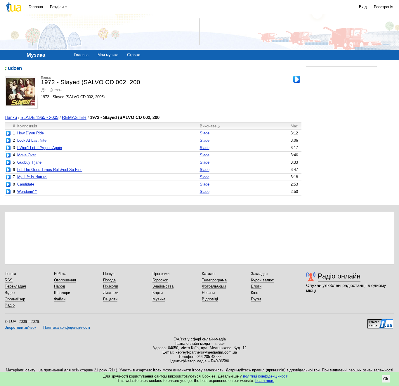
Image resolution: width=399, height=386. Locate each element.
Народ (59, 286)
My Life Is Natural (32, 177)
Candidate (25, 184)
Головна (36, 7)
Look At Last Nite (31, 140)
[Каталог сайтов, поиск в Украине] (380, 321)
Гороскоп (160, 280)
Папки (11, 117)
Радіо (10, 305)
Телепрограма (214, 280)
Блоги (256, 286)
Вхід (363, 7)
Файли (59, 299)
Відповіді (210, 299)
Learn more (264, 380)
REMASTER (74, 117)
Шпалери (62, 292)
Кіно (254, 292)
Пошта (10, 273)
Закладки (259, 273)
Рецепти (110, 299)
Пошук (109, 273)
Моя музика (108, 55)
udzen (15, 68)
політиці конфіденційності (265, 376)
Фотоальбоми (214, 286)
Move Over (26, 155)
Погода (109, 280)
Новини (208, 292)
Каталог (209, 273)
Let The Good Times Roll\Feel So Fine (49, 169)
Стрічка (133, 55)
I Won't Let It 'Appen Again (39, 148)
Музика (158, 299)
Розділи (57, 7)
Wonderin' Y (27, 191)
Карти (157, 292)
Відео (10, 292)
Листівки (110, 292)
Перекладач (15, 286)
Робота (60, 273)
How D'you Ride (30, 133)
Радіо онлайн (339, 276)
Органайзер (15, 299)
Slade (204, 133)
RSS (9, 280)
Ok (385, 379)
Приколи (110, 286)
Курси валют (262, 280)
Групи (256, 299)
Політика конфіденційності (66, 327)
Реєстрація (383, 7)
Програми (160, 273)
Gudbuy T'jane (29, 162)
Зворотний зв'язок (20, 327)
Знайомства (163, 286)
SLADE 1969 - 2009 (39, 117)
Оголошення (65, 280)
